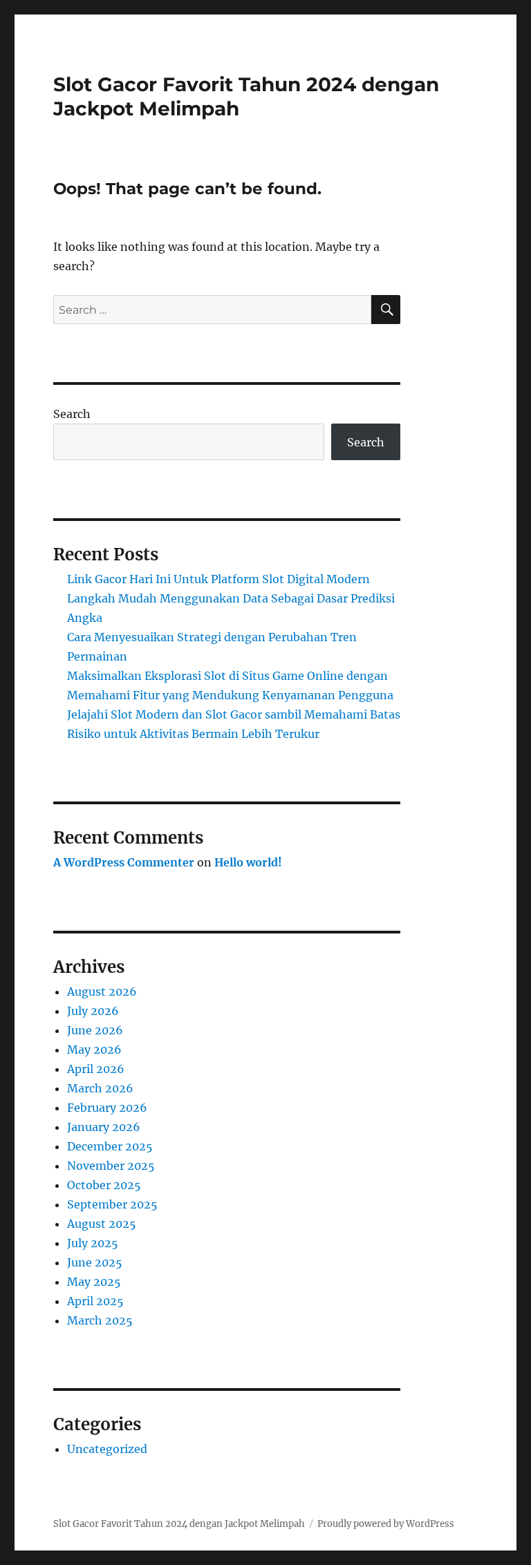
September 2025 (112, 1204)
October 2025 (104, 1185)
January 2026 (103, 1127)
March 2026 (100, 1088)
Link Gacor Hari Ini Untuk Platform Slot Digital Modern (218, 579)
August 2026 (102, 991)
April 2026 (95, 1069)
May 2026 (94, 1049)
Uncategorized (107, 1449)
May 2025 (94, 1282)
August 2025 (101, 1224)
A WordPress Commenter (123, 862)
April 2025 (95, 1301)
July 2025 (92, 1243)
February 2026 (107, 1108)
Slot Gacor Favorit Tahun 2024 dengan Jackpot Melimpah (179, 1524)
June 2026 (95, 1030)
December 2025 (110, 1146)
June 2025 (94, 1262)
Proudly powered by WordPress (385, 1524)
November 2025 (111, 1166)
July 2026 (93, 1011)
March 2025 (100, 1320)
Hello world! (248, 862)
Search (72, 414)
